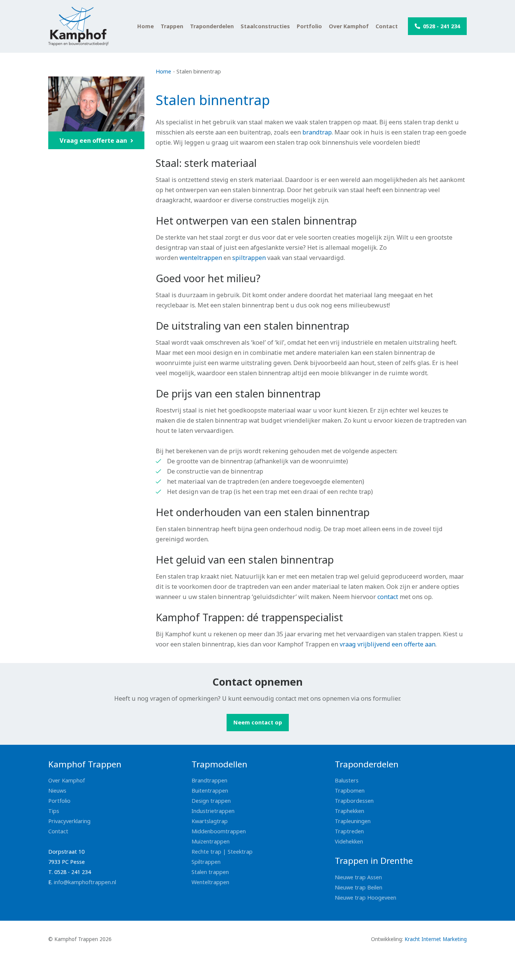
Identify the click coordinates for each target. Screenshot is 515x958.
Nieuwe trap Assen (358, 877)
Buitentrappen (210, 790)
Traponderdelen (212, 26)
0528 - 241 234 (441, 26)
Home (145, 26)
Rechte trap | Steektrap (222, 851)
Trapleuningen (353, 821)
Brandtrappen (209, 780)
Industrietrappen (213, 810)
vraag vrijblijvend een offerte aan (387, 644)
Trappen (172, 26)
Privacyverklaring (69, 821)
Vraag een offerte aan (94, 140)
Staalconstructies (265, 26)
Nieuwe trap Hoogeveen (365, 897)
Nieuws (57, 790)
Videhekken (349, 841)
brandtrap (317, 132)
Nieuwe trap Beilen (358, 887)
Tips (53, 810)
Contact (387, 26)
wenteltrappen (200, 258)
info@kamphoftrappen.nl (85, 882)
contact (388, 597)
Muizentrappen (211, 841)
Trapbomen (350, 790)
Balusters (347, 780)
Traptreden (349, 831)
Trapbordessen (354, 800)
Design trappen (211, 800)
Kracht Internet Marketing (436, 939)
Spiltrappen (206, 861)
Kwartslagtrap (210, 821)
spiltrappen (249, 258)
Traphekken (349, 810)
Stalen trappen (210, 871)
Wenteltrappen (210, 882)
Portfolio (309, 26)
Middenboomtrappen (219, 831)
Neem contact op (257, 722)
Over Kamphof (349, 26)
